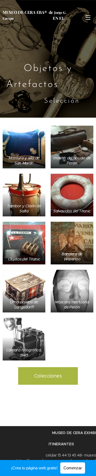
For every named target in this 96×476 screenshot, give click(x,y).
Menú (88, 17)
